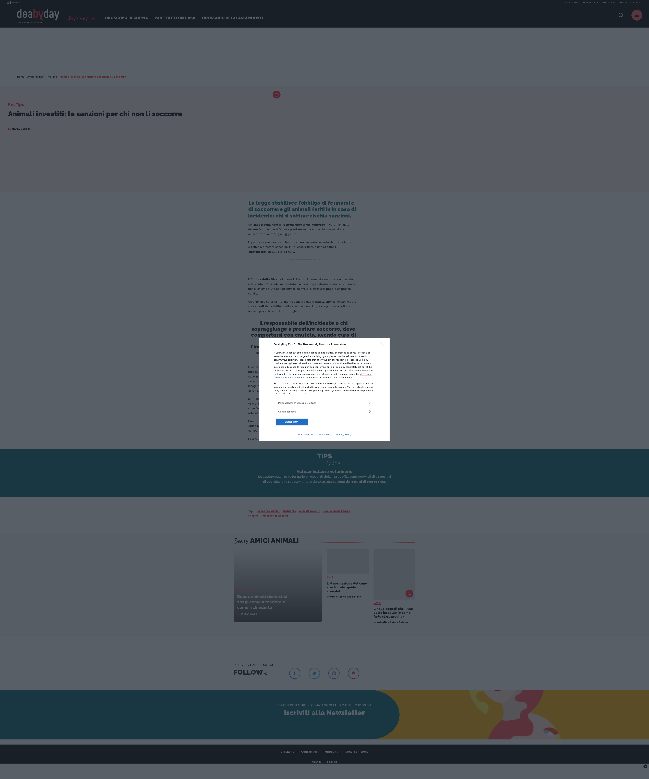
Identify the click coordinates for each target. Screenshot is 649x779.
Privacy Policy (343, 434)
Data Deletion (305, 434)
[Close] (383, 345)
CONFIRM (291, 422)
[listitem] (324, 403)
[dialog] (324, 389)
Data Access (324, 434)
